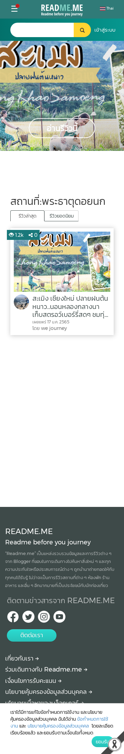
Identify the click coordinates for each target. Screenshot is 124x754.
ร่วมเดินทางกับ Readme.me (44, 669)
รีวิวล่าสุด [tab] (28, 216)
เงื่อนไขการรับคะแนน (31, 681)
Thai (109, 8)
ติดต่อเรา (31, 635)
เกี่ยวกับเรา (20, 658)
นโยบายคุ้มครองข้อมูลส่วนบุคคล (47, 692)
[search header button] (82, 30)
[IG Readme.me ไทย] (44, 618)
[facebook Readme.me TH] (13, 618)
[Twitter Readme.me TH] (28, 618)
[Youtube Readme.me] (59, 618)
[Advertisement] (62, 419)
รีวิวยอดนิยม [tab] (62, 216)
